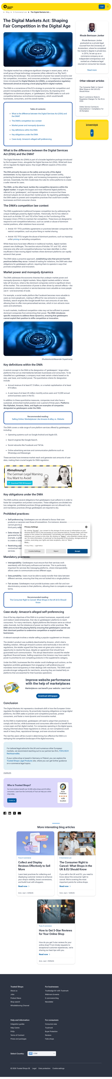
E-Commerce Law (20, 12)
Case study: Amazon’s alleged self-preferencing (32, 139)
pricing (16, 239)
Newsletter (49, 1002)
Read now (22, 886)
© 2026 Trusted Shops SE (20, 1068)
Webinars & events (52, 994)
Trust (20, 858)
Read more (92, 70)
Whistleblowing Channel (19, 1005)
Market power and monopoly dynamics (28, 125)
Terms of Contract (17, 1035)
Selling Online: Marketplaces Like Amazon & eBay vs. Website (38, 419)
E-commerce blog (52, 998)
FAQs (12, 1031)
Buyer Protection (51, 1031)
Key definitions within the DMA (25, 130)
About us (13, 991)
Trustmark (49, 1028)
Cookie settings (58, 1068)
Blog (7, 12)
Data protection (44, 1068)
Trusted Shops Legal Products (19, 761)
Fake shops (49, 1039)
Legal (34, 1068)
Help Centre (14, 1028)
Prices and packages (18, 1039)
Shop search (15, 1002)
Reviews (48, 1035)
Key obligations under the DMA (25, 134)
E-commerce (26, 858)
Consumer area (51, 1024)
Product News (15, 998)
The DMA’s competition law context (27, 121)
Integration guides (17, 1024)
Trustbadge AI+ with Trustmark (56, 991)
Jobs (12, 994)
